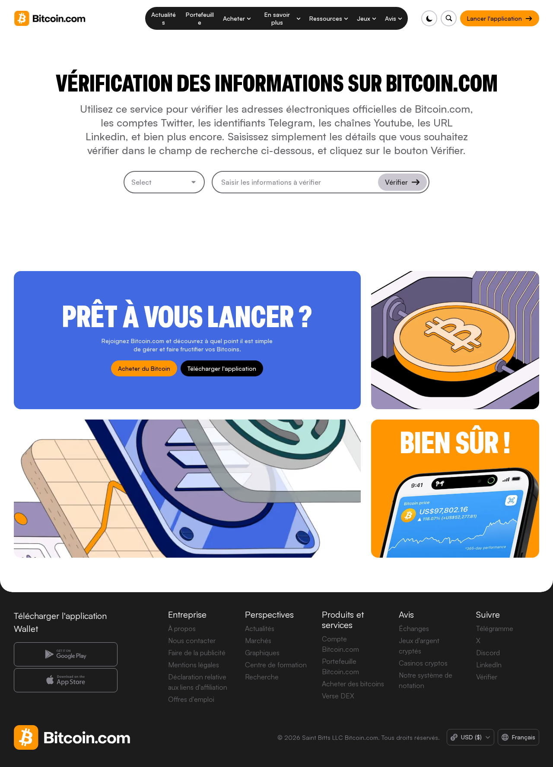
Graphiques (262, 652)
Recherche (262, 676)
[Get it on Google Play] (66, 654)
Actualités (259, 628)
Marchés (258, 640)
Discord (488, 652)
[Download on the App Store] (66, 680)
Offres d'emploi (191, 699)
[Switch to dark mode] (429, 18)
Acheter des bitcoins (353, 683)
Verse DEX (338, 695)
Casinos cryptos (423, 663)
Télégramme (494, 628)
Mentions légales (193, 664)
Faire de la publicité (197, 652)
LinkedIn (489, 664)
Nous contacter (192, 640)
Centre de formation (276, 664)
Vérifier (486, 676)
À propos (182, 628)
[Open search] (449, 18)
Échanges (414, 628)
